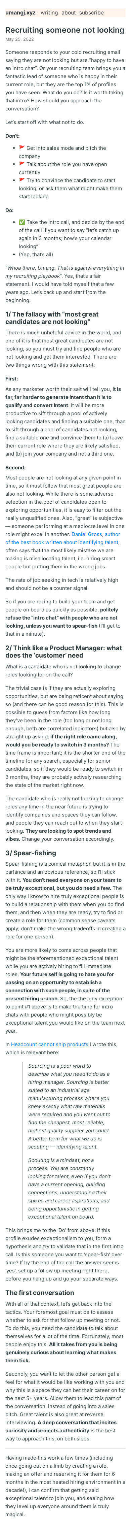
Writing (49, 12)
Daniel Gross (87, 534)
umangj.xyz (20, 12)
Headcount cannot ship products (49, 1044)
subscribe (91, 12)
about (68, 12)
